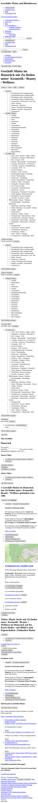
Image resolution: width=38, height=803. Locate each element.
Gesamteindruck (21, 425)
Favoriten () (10, 644)
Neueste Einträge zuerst (13, 539)
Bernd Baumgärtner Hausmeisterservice (17, 744)
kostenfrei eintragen (15, 27)
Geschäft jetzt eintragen (8, 774)
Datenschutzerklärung (19, 792)
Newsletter (12, 34)
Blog (6, 24)
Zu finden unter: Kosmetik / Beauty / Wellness (19, 459)
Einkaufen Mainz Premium (23, 785)
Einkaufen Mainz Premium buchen (12, 783)
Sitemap (9, 790)
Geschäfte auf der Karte (8, 779)
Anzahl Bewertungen (12, 535)
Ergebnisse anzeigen (8, 469)
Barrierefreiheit (10, 8)
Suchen (29, 38)
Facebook (8, 33)
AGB (10, 792)
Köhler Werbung (10, 722)
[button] (11, 606)
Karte (10, 87)
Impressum (4, 792)
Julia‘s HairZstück (11, 760)
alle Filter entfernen (7, 465)
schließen (23, 595)
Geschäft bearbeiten (7, 787)
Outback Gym (29, 732)
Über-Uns (8, 22)
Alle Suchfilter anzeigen (9, 269)
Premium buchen (14, 29)
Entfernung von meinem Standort (15, 541)
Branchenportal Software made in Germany (15, 796)
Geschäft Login (10, 10)
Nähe (15, 87)
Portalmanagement (7, 788)
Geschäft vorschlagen (8, 785)
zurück (4, 646)
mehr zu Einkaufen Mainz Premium (12, 716)
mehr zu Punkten (10, 531)
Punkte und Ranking (30, 783)
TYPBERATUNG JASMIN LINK (19, 566)
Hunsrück (8, 461)
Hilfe (6, 11)
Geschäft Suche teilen (8, 613)
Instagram (8, 31)
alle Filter (4, 434)
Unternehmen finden (11, 20)
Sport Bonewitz (31, 723)
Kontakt (3, 790)
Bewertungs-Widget (20, 787)
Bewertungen (9, 537)
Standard (8, 504)
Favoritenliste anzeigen (12, 595)
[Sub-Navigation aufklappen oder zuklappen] (19, 20)
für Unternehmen (10, 25)
